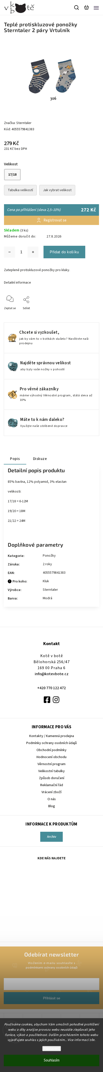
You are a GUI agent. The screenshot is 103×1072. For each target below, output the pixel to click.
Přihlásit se (51, 998)
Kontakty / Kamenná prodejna (51, 736)
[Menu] (96, 8)
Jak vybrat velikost (57, 190)
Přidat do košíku (64, 252)
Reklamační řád (51, 785)
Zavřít (87, 315)
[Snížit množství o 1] (9, 252)
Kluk (46, 581)
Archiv (51, 836)
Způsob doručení (51, 778)
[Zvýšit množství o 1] (33, 252)
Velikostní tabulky (51, 771)
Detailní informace (17, 282)
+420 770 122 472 (51, 688)
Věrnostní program (52, 764)
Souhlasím (52, 1060)
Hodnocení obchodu (51, 757)
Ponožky (49, 555)
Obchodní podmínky (51, 750)
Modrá (47, 598)
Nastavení (51, 1048)
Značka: (18, 123)
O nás (52, 799)
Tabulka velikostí (20, 190)
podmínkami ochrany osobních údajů (52, 967)
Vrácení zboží (52, 792)
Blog (51, 806)
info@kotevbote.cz (51, 674)
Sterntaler (50, 589)
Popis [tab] (15, 458)
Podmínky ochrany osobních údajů (51, 743)
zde (92, 1040)
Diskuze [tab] (40, 458)
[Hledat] (76, 8)
